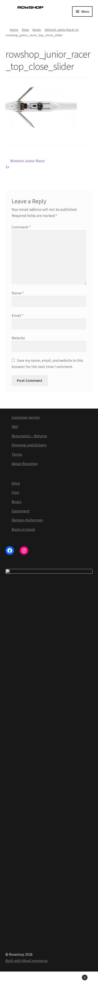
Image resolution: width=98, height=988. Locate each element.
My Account (16, 980)
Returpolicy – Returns (29, 435)
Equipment (21, 510)
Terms (17, 454)
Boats (37, 29)
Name (18, 293)
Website (18, 337)
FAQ (15, 426)
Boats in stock (23, 529)
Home (14, 29)
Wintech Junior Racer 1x (61, 29)
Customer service (26, 417)
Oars (15, 492)
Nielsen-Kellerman (27, 520)
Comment (21, 227)
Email (18, 315)
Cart (75, 975)
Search (49, 980)
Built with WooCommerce (26, 960)
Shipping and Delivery (29, 445)
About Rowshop (25, 463)
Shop (25, 29)
